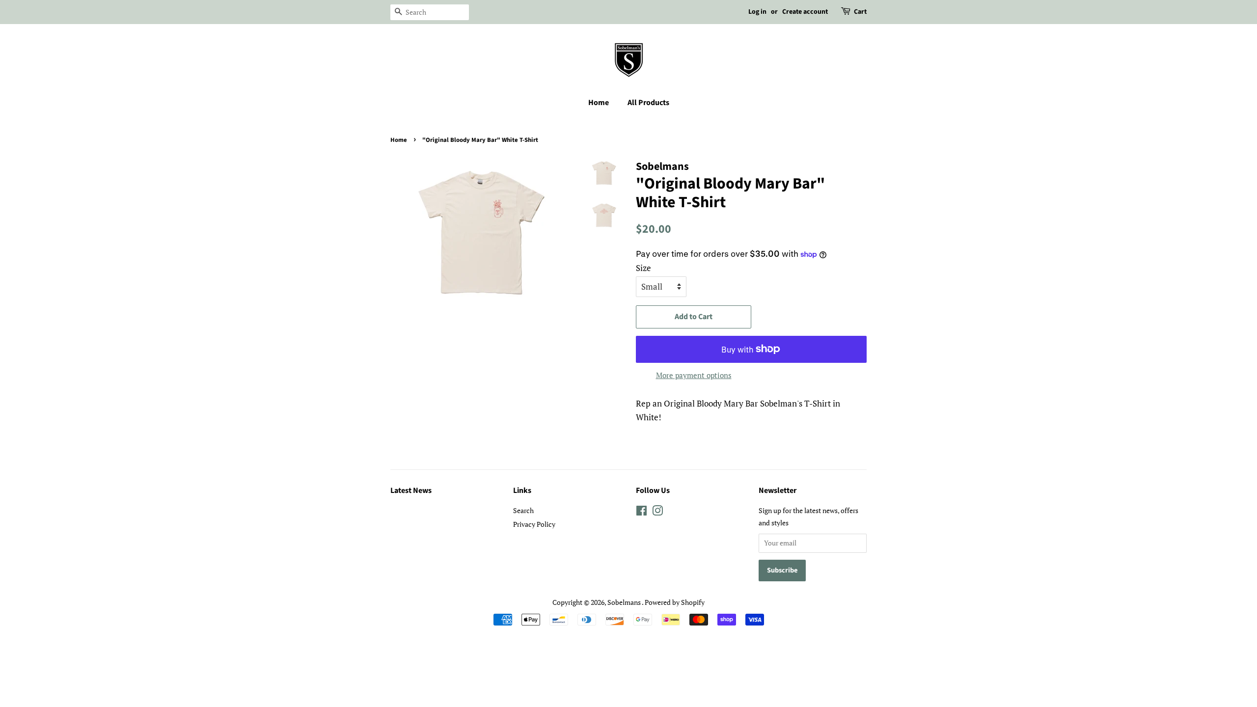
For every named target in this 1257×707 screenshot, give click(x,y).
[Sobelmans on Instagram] (657, 512)
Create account (805, 12)
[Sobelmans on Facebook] (641, 512)
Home (598, 102)
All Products (648, 102)
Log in (757, 12)
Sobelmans (624, 602)
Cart (860, 12)
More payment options (694, 375)
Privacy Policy (534, 524)
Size (643, 267)
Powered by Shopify (675, 602)
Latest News (411, 490)
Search (523, 510)
